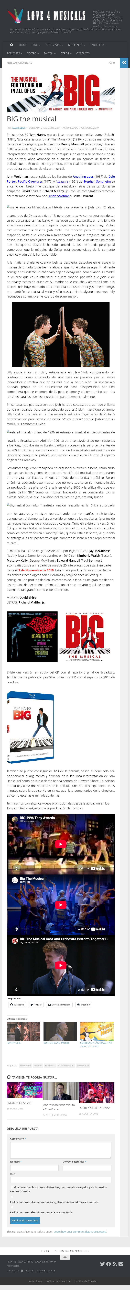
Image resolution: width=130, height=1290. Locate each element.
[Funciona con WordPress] (22, 1271)
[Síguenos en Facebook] (108, 1264)
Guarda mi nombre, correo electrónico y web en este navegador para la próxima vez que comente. (58, 1189)
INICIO (45, 1251)
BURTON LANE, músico (56, 1042)
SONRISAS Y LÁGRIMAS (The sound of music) (96, 1044)
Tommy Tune (83, 1065)
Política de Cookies (86, 1281)
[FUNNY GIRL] (23, 1031)
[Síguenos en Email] (120, 1264)
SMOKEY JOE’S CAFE (19, 1103)
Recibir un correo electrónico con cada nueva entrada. (41, 1212)
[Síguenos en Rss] (114, 1264)
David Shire (25, 1065)
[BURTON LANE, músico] (60, 1031)
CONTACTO (83, 53)
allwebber (19, 127)
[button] (61, 92)
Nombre (16, 1161)
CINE (35, 45)
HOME (23, 45)
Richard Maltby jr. (66, 1065)
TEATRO (31, 53)
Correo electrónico (74, 1161)
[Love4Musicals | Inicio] (46, 15)
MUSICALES (75, 45)
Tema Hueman (48, 1270)
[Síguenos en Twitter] (102, 1264)
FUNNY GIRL (13, 1042)
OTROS (64, 53)
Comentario (18, 1138)
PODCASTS (13, 53)
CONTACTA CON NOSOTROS (72, 1251)
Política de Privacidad (58, 1281)
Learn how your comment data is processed (80, 1232)
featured (38, 1065)
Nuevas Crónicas (19, 63)
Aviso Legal (35, 1281)
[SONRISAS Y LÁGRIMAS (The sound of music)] (97, 1031)
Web (12, 1174)
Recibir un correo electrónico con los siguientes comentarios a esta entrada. (54, 1202)
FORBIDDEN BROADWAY (94, 1108)
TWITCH (48, 53)
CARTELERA (97, 45)
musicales (50, 1065)
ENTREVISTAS (53, 45)
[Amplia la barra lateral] (124, 63)
